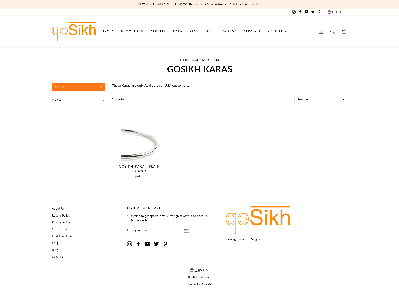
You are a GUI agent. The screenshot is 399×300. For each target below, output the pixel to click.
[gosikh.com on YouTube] (147, 243)
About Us (58, 208)
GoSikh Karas (201, 60)
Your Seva (277, 31)
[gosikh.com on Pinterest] (165, 243)
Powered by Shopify (199, 283)
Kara (177, 31)
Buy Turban (132, 31)
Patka (108, 31)
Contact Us (59, 229)
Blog (55, 250)
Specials (252, 31)
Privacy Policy (61, 222)
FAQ (55, 243)
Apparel (158, 31)
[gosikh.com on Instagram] (129, 243)
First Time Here (62, 236)
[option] (199, 4)
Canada (229, 31)
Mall (210, 31)
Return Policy (61, 215)
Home (184, 60)
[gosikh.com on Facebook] (138, 243)
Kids (194, 31)
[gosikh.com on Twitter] (156, 243)
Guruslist (58, 256)
